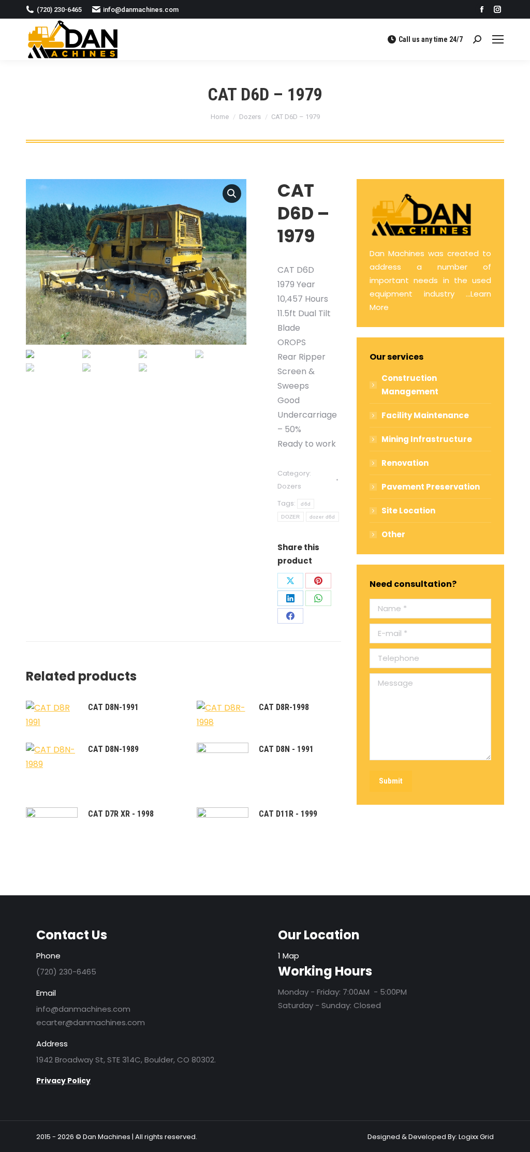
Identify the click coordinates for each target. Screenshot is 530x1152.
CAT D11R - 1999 (288, 814)
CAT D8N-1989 (113, 749)
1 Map (288, 955)
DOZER (290, 517)
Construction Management (409, 385)
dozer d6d (322, 517)
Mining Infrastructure (426, 439)
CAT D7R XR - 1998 (121, 814)
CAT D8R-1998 (284, 707)
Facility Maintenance (425, 415)
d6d (306, 504)
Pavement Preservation (430, 486)
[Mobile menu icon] (498, 39)
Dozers (289, 486)
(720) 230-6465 (59, 9)
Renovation (405, 462)
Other (393, 534)
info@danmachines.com (141, 9)
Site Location (408, 510)
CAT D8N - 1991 (286, 749)
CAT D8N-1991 (113, 707)
